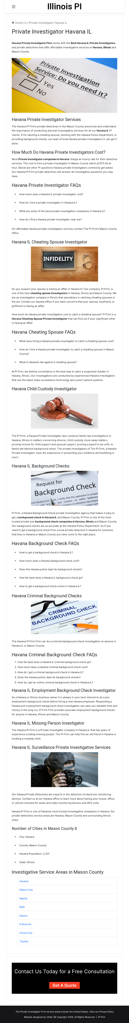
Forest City (25, 932)
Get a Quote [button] (64, 985)
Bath (22, 907)
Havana (23, 881)
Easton (23, 915)
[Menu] (13, 8)
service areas (53, 1011)
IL (26, 22)
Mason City (26, 889)
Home (18, 22)
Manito (23, 898)
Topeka (23, 941)
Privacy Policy (106, 1011)
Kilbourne (25, 924)
